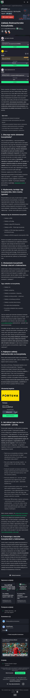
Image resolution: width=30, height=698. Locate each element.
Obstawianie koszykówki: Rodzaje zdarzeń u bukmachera (15, 124)
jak (15, 694)
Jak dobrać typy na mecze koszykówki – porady (13, 128)
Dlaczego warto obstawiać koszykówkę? (11, 118)
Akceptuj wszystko (20, 673)
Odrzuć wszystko (9, 673)
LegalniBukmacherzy (9, 28)
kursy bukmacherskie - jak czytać (10, 532)
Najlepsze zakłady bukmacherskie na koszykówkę (13, 126)
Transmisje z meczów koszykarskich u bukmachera (13, 130)
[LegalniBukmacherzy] (2, 2)
